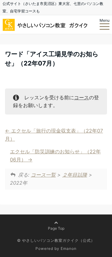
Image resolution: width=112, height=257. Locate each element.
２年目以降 (74, 175)
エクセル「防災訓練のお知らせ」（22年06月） (55, 155)
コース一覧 (43, 175)
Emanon (69, 248)
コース (81, 97)
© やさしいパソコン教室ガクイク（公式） (56, 240)
